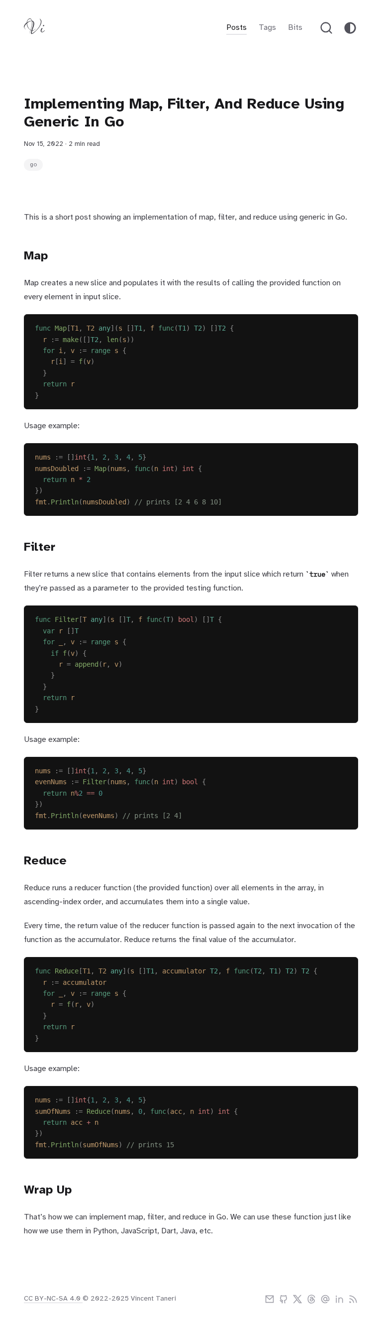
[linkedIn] (339, 1299)
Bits (295, 27)
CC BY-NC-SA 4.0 (53, 1299)
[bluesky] (325, 1299)
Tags (267, 27)
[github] (283, 1299)
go (33, 164)
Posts (236, 27)
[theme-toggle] (350, 28)
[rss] (353, 1299)
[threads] (311, 1299)
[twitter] (297, 1299)
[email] (270, 1299)
